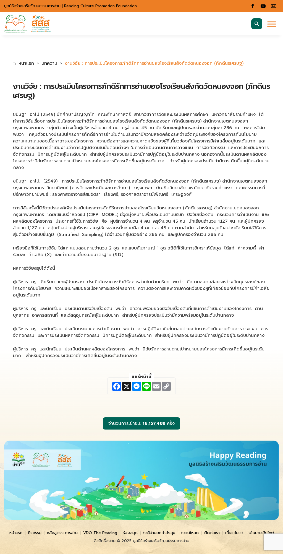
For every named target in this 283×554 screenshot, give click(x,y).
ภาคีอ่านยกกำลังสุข (159, 533)
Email (273, 6)
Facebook (252, 6)
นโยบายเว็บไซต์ (261, 533)
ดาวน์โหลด (190, 533)
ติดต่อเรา (212, 533)
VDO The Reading (100, 533)
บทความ (49, 63)
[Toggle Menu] (271, 24)
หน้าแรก (26, 63)
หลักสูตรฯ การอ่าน (62, 533)
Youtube (263, 6)
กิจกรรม (34, 533)
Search (256, 23)
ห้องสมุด (130, 533)
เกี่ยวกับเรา (234, 533)
